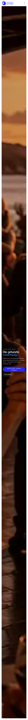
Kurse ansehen (8, 374)
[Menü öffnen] (24, 3)
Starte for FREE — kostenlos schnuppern (14, 369)
